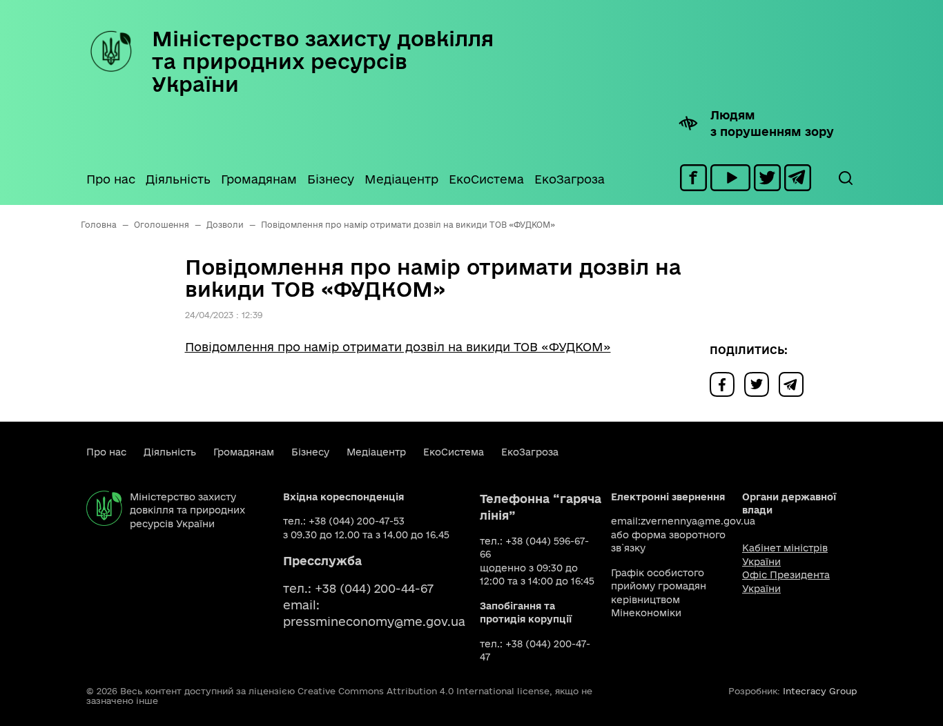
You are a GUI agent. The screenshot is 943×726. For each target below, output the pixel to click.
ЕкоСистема (486, 179)
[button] (845, 178)
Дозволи (225, 224)
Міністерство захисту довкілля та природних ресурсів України (323, 61)
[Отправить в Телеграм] (794, 383)
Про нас (110, 179)
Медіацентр (401, 179)
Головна (99, 224)
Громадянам (259, 179)
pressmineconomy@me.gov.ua (374, 621)
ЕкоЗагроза (569, 179)
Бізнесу (330, 179)
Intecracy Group (820, 691)
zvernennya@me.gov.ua (698, 521)
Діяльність (178, 179)
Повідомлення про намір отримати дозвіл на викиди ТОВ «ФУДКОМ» (398, 346)
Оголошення (161, 224)
